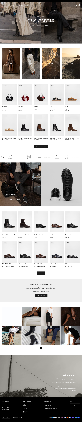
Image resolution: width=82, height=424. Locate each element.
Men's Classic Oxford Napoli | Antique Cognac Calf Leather (40, 265)
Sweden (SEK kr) (5, 417)
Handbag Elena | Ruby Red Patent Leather (24, 108)
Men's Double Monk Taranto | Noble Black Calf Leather (41, 235)
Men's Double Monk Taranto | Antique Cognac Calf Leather (55, 235)
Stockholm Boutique (5, 406)
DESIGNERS (21, 5)
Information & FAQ (5, 408)
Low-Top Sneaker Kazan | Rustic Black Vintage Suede (56, 108)
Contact (3, 404)
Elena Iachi (4, 106)
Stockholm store (41, 295)
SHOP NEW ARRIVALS (41, 146)
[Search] (71, 5)
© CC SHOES (19, 417)
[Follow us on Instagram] (74, 405)
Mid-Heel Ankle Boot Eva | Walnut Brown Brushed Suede (72, 139)
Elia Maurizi (67, 136)
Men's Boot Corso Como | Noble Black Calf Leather (8, 235)
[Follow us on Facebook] (71, 405)
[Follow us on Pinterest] (78, 405)
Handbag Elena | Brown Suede (40, 108)
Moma (51, 106)
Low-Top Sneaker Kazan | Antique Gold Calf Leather (9, 139)
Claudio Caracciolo (38, 233)
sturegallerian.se (54, 408)
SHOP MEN (47, 25)
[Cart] (79, 5)
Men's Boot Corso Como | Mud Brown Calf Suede (24, 235)
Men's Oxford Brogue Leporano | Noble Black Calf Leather (71, 235)
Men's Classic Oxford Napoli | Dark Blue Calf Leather (57, 265)
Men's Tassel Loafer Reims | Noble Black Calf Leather (72, 265)
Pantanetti (67, 263)
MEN (8, 5)
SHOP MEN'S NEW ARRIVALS (15, 199)
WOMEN (4, 5)
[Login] (74, 5)
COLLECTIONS (14, 5)
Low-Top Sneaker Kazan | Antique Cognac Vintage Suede (72, 108)
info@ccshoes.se (25, 413)
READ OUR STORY (72, 390)
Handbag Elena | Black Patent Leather (8, 108)
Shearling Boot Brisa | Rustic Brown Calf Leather (41, 139)
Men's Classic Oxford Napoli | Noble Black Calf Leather (24, 265)
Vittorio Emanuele (6, 233)
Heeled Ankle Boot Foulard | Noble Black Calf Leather (56, 139)
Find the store (25, 408)
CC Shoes (51, 136)
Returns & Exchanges (5, 409)
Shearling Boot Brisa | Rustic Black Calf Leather (25, 139)
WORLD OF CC (28, 5)
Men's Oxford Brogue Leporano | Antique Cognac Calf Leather (8, 265)
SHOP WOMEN (35, 25)
